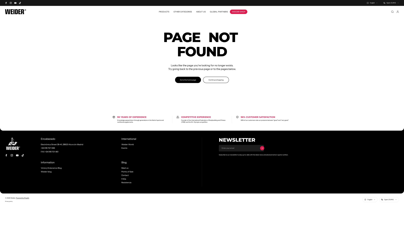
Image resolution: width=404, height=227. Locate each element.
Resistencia (126, 182)
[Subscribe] (262, 148)
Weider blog (46, 172)
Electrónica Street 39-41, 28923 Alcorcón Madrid (62, 144)
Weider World (127, 144)
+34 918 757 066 (48, 148)
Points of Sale (127, 172)
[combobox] (372, 3)
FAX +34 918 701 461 (49, 152)
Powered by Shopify (22, 198)
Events (124, 148)
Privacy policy (9, 201)
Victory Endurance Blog (51, 168)
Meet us (124, 168)
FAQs (123, 179)
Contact (125, 175)
